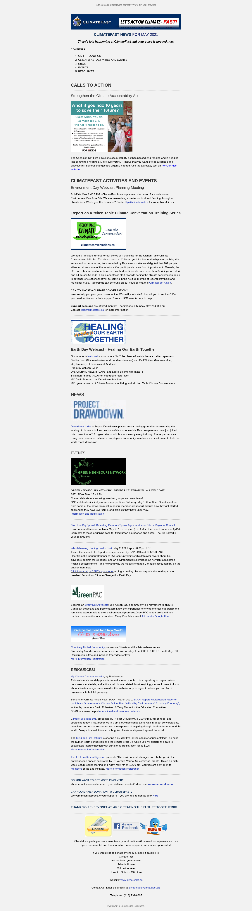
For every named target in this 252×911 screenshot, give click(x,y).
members (76, 768)
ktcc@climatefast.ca (92, 309)
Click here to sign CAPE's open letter (92, 571)
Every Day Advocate (96, 604)
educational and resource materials (119, 711)
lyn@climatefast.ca (137, 202)
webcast (93, 356)
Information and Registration (87, 513)
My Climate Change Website (87, 676)
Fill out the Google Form (156, 616)
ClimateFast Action (160, 282)
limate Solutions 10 (84, 718)
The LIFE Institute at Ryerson (88, 757)
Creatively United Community (88, 647)
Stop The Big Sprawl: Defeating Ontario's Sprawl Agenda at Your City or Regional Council (123, 525)
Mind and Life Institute (89, 737)
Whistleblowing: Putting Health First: (92, 548)
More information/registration (88, 658)
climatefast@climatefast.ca (144, 887)
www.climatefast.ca (131, 879)
